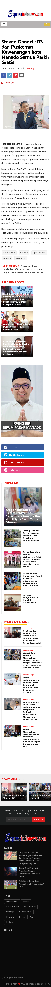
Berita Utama (9, 252)
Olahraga (10, 911)
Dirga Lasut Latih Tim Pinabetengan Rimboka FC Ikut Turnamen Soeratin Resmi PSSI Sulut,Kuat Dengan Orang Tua (30, 858)
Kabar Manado (12, 906)
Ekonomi (7, 258)
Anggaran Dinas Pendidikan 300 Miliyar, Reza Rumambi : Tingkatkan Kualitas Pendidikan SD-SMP (23, 269)
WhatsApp (8, 83)
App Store (32, 810)
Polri (31, 917)
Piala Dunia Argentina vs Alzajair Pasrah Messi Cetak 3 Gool (31, 884)
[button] (4, 24)
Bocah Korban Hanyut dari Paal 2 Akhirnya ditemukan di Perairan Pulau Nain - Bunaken (32, 579)
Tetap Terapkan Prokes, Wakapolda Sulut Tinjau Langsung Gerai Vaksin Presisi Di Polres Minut (32, 559)
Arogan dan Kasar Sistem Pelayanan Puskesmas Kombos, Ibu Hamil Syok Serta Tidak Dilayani (23, 516)
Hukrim (26, 901)
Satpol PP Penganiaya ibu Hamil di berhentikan (31, 599)
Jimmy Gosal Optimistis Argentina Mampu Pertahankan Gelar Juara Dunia (29, 872)
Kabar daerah (30, 906)
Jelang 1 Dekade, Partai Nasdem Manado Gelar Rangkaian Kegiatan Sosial (31, 535)
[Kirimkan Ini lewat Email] (21, 75)
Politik (22, 917)
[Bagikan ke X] (9, 75)
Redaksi (9, 922)
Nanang (31, 68)
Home (8, 810)
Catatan (24, 252)
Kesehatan (21, 258)
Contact (36, 814)
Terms (18, 814)
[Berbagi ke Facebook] (3, 75)
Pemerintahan (25, 911)
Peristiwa (10, 917)
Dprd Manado (39, 252)
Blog (27, 814)
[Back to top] (44, 980)
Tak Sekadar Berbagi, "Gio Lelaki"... (13, 797)
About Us (18, 810)
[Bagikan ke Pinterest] (15, 75)
